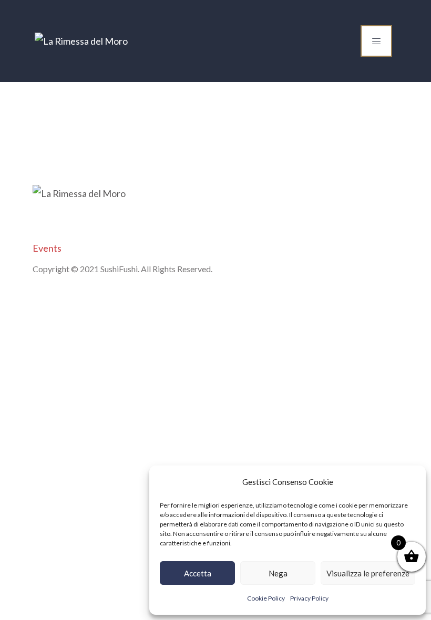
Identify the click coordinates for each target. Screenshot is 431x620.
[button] (410, 482)
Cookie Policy (266, 598)
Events (47, 248)
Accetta (197, 573)
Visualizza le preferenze (367, 573)
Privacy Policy (309, 598)
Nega (278, 573)
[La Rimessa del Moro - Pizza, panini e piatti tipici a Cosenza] (81, 41)
